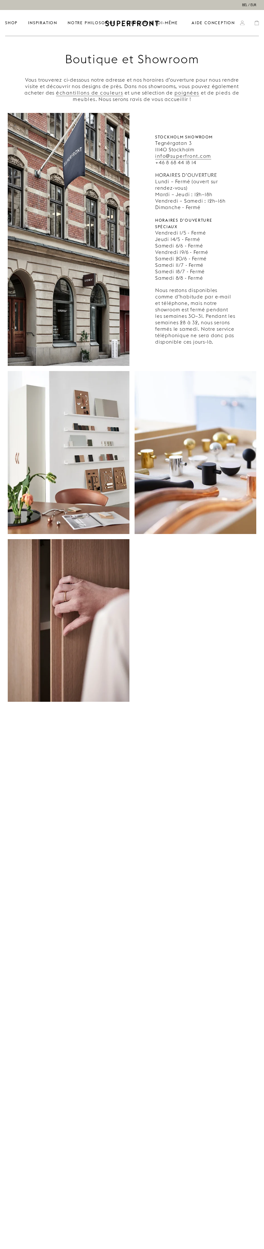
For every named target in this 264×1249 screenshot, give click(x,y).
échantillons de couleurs (89, 93)
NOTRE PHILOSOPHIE (92, 22)
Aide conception (213, 22)
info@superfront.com (183, 156)
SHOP (11, 22)
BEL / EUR (249, 5)
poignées (186, 93)
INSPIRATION (42, 22)
